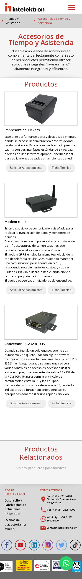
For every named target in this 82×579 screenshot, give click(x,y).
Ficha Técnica (61, 167)
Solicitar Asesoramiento (26, 167)
